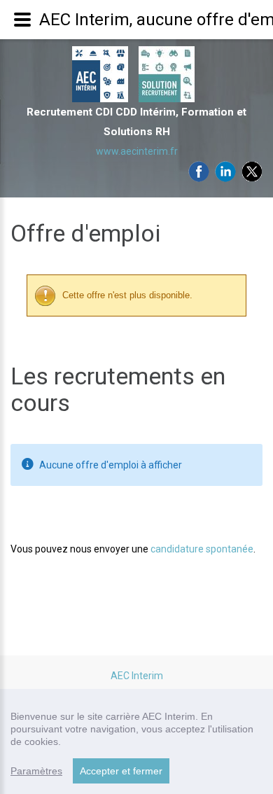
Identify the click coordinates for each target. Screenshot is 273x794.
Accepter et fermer (121, 770)
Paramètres (36, 770)
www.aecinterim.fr (137, 151)
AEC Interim (137, 675)
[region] (136, 741)
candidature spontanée (201, 549)
